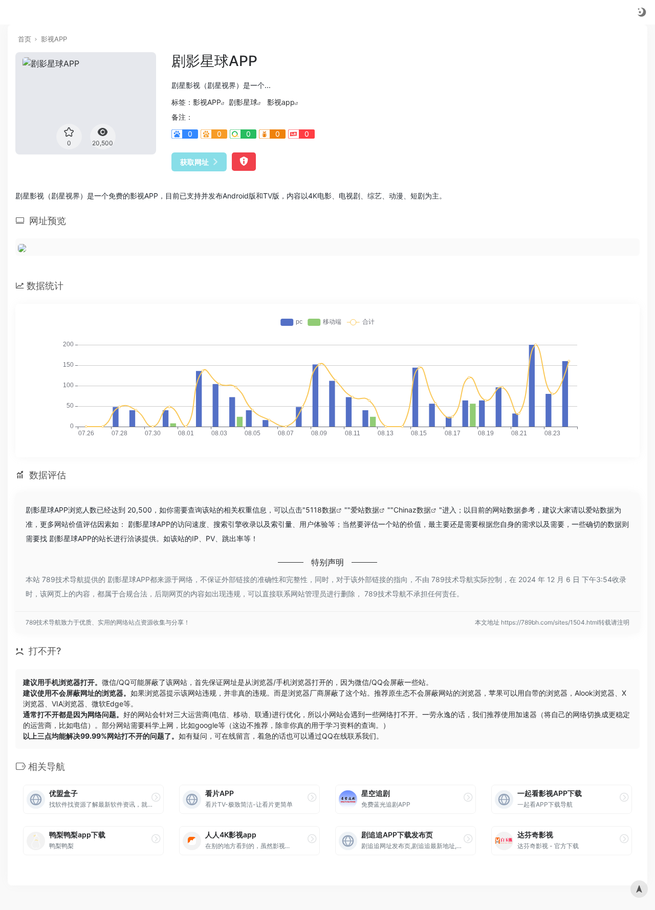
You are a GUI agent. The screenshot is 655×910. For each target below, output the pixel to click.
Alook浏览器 (595, 693)
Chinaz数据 (412, 509)
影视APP (54, 39)
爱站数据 (365, 509)
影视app (281, 102)
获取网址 (194, 162)
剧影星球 (243, 102)
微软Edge (107, 703)
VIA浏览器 (68, 703)
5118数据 (320, 509)
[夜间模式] (642, 12)
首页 (24, 39)
